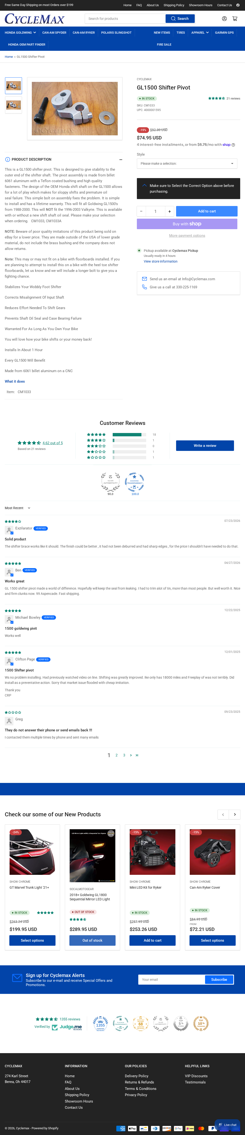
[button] (216, 98)
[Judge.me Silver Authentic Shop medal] (110, 482)
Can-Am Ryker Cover (205, 887)
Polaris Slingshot (116, 32)
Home (127, 5)
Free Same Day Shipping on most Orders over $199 (39, 5)
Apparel (198, 32)
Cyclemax (144, 79)
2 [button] (116, 755)
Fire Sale (164, 44)
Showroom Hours (200, 5)
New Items (162, 32)
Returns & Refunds (139, 1082)
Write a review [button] (205, 445)
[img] (13, 521)
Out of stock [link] (92, 940)
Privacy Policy (136, 1095)
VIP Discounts (196, 1076)
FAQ (139, 5)
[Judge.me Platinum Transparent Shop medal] (120, 1023)
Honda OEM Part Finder (26, 44)
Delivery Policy (136, 1076)
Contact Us (224, 5)
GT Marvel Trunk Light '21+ (29, 887)
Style (141, 154)
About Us (153, 5)
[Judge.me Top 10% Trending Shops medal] (201, 1023)
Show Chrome (20, 881)
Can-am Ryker (84, 32)
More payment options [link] (187, 235)
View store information (161, 261)
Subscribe (219, 979)
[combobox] (140, 19)
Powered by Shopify (45, 1128)
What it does (15, 381)
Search (183, 18)
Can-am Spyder (54, 32)
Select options (32, 940)
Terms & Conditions (140, 1089)
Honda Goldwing (18, 32)
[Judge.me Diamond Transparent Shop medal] (134, 482)
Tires (181, 32)
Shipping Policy (174, 5)
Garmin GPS (224, 32)
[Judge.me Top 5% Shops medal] (181, 1023)
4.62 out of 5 (53, 443)
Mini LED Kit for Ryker (145, 887)
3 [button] (124, 755)
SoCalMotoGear (82, 889)
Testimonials (195, 1082)
